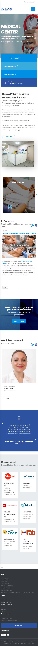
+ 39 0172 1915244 (30, 2)
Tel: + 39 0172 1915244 (6, 618)
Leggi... (5, 287)
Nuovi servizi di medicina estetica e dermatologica (19, 233)
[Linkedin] (8, 635)
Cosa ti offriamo (19, 321)
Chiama (10, 81)
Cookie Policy (31, 643)
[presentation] (4, 195)
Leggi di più (8, 137)
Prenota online (9, 74)
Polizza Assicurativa (22, 643)
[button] (35, 33)
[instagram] (5, 635)
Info (7, 398)
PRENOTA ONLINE (19, 625)
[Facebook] (2, 635)
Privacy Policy (23, 641)
